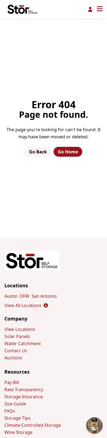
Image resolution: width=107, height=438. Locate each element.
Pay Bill (11, 382)
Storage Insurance (23, 397)
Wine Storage (18, 432)
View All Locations (26, 305)
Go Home (68, 152)
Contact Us (15, 351)
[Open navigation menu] (100, 9)
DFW (24, 296)
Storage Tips (17, 418)
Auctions (13, 358)
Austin (11, 296)
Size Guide (15, 404)
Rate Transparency (23, 390)
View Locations (19, 329)
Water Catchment (22, 343)
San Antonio (44, 296)
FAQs (9, 411)
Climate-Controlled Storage (32, 425)
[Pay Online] (90, 9)
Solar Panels (17, 336)
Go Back (38, 152)
